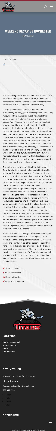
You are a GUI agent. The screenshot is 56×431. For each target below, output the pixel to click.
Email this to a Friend (14, 281)
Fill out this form (10, 381)
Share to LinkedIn (13, 277)
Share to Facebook (13, 272)
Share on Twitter (12, 268)
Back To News (11, 59)
